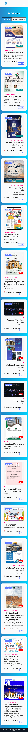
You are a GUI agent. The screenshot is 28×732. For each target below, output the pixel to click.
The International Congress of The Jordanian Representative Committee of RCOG (14, 282)
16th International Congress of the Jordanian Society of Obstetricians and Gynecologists (14, 616)
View (22, 294)
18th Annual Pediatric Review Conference (12, 658)
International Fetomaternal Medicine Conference (14, 445)
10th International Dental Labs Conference (14, 143)
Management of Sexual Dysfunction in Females (13, 490)
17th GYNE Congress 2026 (14, 52)
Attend (21, 63)
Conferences (6, 19)
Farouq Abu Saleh (16, 729)
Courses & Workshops (19, 19)
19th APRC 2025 (10, 525)
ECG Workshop (18, 401)
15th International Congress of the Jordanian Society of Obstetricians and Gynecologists (14, 707)
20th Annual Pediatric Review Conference (12, 235)
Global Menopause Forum (14, 96)
